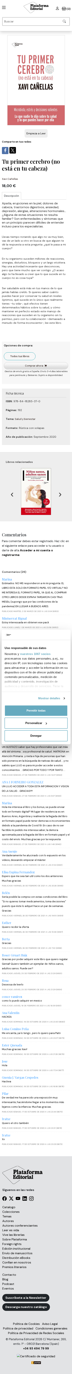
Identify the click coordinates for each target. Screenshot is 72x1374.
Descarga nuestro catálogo (26, 1307)
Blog (5, 1279)
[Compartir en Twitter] (12, 150)
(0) (68, 9)
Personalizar (33, 723)
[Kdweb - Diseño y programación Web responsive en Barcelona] (36, 1362)
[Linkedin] (24, 1199)
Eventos (8, 1288)
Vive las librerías (13, 1235)
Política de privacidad (18, 1328)
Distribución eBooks (16, 1258)
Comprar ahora (34, 365)
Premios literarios (14, 1267)
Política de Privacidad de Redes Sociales (36, 1333)
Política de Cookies (26, 1324)
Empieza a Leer (36, 133)
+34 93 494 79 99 (36, 1348)
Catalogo (8, 1207)
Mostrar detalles (49, 698)
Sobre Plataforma (14, 1239)
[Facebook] (4, 1199)
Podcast (8, 1284)
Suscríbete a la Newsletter (25, 1298)
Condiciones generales (51, 1328)
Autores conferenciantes (20, 1226)
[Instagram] (31, 1199)
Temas (7, 1216)
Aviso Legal (50, 1324)
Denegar (36, 735)
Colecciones (11, 1212)
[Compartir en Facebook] (5, 150)
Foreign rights (12, 1244)
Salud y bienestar (25, 419)
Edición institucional (16, 1249)
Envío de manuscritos (17, 1253)
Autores (8, 1221)
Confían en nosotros (16, 1262)
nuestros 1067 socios (35, 654)
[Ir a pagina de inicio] (3, 7)
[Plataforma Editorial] (36, 7)
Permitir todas (36, 710)
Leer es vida (10, 1230)
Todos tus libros (19, 356)
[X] (11, 1199)
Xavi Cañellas (10, 179)
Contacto (9, 1275)
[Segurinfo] (36, 1356)
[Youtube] (18, 1199)
